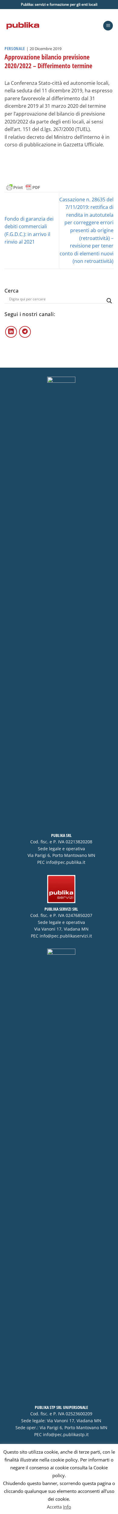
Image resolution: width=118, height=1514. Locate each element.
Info (67, 1507)
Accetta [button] (54, 1507)
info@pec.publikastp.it (66, 1434)
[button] (108, 26)
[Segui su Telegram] (25, 332)
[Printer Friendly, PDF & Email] (23, 187)
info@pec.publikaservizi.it (66, 936)
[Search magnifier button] (109, 301)
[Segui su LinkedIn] (11, 332)
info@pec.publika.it (65, 862)
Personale (15, 48)
